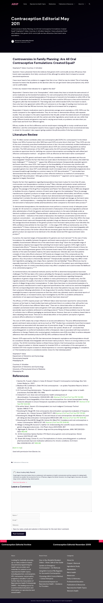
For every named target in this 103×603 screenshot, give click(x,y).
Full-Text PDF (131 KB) (78, 413)
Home (25, 4)
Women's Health (72, 591)
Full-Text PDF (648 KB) (61, 422)
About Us (81, 4)
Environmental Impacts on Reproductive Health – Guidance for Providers (50, 584)
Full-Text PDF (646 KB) (78, 418)
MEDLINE (24, 432)
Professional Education (75, 582)
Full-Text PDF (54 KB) (76, 397)
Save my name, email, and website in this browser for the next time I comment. (41, 529)
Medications (52, 4)
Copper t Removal (73, 563)
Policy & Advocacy (73, 579)
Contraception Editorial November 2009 (72, 544)
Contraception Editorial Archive (16, 544)
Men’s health (71, 572)
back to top (17, 448)
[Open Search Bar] (89, 4)
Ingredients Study (73, 566)
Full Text (64, 397)
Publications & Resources (66, 4)
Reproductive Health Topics (38, 4)
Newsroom (71, 576)
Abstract (57, 397)
